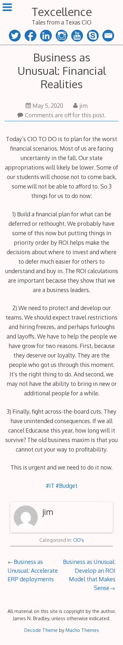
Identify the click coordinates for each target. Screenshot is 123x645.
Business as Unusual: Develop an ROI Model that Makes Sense (89, 574)
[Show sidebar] (7, 8)
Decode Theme (41, 630)
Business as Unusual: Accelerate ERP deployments (33, 570)
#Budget (66, 485)
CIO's (78, 540)
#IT (50, 485)
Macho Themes (82, 630)
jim (83, 105)
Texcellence (61, 12)
